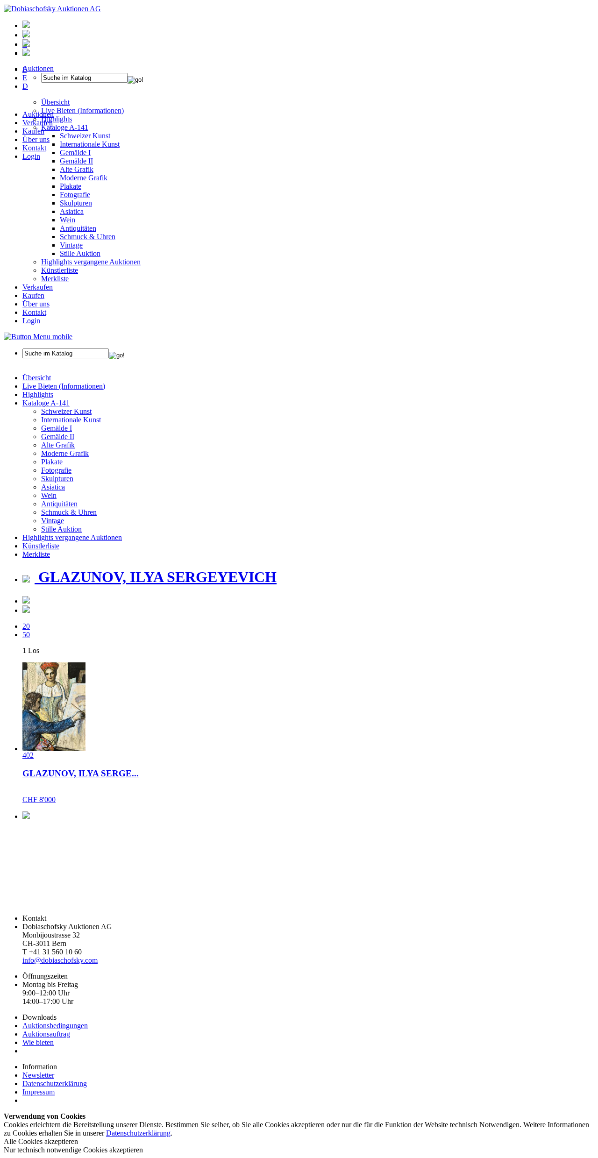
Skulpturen (76, 203)
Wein (67, 220)
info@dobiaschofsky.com (60, 960)
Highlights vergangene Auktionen (91, 262)
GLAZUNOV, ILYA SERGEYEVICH (156, 576)
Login (31, 156)
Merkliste (55, 279)
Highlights (37, 394)
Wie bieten (38, 1042)
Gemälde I (56, 428)
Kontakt (34, 148)
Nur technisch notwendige (73, 1150)
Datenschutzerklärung (54, 1083)
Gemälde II (76, 161)
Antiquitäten (78, 228)
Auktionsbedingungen (55, 1026)
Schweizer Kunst (66, 411)
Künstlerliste (59, 270)
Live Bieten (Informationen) (63, 386)
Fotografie (75, 195)
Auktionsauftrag (46, 1034)
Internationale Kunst (71, 420)
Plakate (70, 186)
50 (26, 635)
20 (26, 626)
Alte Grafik (76, 169)
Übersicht (36, 378)
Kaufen (33, 131)
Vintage (71, 245)
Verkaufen (37, 123)
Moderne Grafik (83, 178)
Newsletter (38, 1075)
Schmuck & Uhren (87, 237)
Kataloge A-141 (46, 403)
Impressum (38, 1092)
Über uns (36, 139)
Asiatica (72, 211)
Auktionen (38, 114)
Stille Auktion (80, 253)
